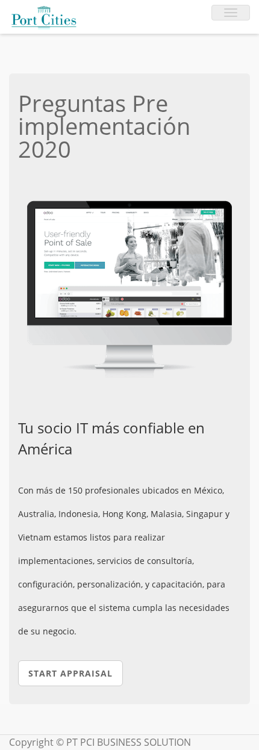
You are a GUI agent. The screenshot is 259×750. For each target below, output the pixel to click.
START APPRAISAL (70, 673)
